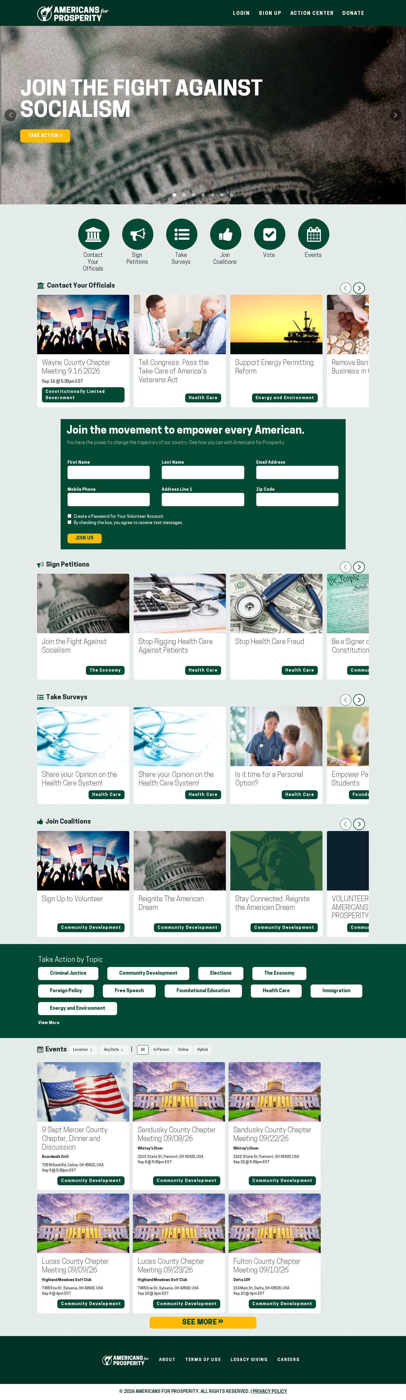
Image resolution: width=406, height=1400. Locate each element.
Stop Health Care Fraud (269, 642)
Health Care (276, 991)
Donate (353, 13)
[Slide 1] (184, 195)
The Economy (279, 973)
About (167, 1360)
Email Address (271, 462)
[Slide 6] (231, 195)
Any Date (111, 1050)
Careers (288, 1360)
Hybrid (202, 1050)
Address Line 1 (177, 489)
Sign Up (270, 13)
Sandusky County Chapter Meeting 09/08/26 (177, 1135)
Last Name (173, 462)
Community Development (148, 973)
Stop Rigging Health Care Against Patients (176, 646)
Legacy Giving (249, 1360)
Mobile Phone (82, 489)
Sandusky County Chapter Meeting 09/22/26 (272, 1135)
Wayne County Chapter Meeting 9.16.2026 (76, 367)
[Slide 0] (174, 195)
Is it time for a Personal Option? (269, 779)
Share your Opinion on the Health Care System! (79, 779)
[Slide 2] (193, 195)
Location (81, 1050)
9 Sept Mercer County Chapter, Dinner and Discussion (74, 1139)
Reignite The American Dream (171, 904)
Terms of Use (203, 1360)
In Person (161, 1050)
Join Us (84, 538)
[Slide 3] (203, 195)
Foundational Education (203, 991)
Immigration (336, 991)
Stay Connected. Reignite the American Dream (272, 904)
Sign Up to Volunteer (72, 899)
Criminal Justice (68, 973)
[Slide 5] (222, 195)
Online (183, 1050)
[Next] (396, 115)
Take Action (44, 136)
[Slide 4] (212, 195)
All (143, 1050)
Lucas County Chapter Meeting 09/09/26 (75, 1266)
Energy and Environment (77, 1008)
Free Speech (129, 991)
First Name (79, 462)
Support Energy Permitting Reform (274, 367)
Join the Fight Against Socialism (74, 646)
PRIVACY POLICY (270, 1392)
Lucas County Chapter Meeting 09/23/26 (171, 1266)
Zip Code (266, 489)
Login (241, 13)
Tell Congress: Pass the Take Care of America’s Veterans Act (174, 372)
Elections (221, 973)
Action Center (312, 13)
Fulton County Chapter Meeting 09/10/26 (266, 1266)
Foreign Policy (66, 991)
